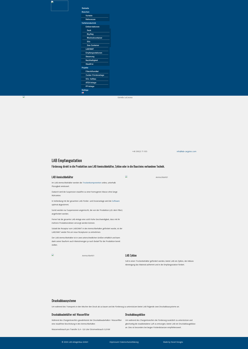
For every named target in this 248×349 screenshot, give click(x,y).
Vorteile (89, 16)
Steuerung (90, 57)
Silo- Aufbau (91, 79)
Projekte (85, 68)
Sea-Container (93, 45)
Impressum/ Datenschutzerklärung (124, 342)
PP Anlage (90, 86)
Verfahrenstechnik (89, 23)
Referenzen (90, 19)
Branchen (85, 12)
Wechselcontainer (94, 38)
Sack (89, 30)
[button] (139, 4)
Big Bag (90, 34)
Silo (88, 42)
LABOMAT (90, 49)
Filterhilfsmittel (92, 71)
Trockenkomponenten (92, 182)
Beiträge (85, 90)
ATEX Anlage (91, 83)
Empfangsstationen (94, 53)
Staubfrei (89, 64)
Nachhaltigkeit (92, 60)
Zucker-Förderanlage (95, 75)
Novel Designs (177, 342)
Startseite (85, 8)
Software (116, 201)
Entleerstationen (92, 27)
